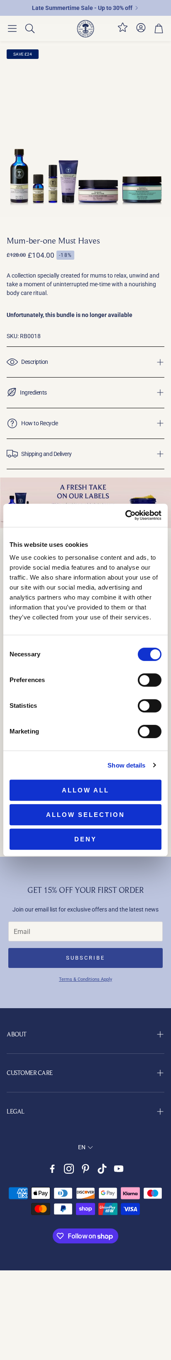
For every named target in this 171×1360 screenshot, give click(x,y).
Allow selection (85, 814)
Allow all (85, 790)
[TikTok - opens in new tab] (102, 1169)
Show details (126, 765)
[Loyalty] (122, 30)
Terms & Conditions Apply (85, 979)
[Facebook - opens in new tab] (52, 1169)
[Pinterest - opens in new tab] (85, 1169)
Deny (85, 839)
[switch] (149, 680)
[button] (12, 28)
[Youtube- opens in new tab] (119, 1169)
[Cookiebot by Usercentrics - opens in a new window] (125, 515)
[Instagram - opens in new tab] (69, 1169)
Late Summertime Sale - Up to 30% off (82, 8)
